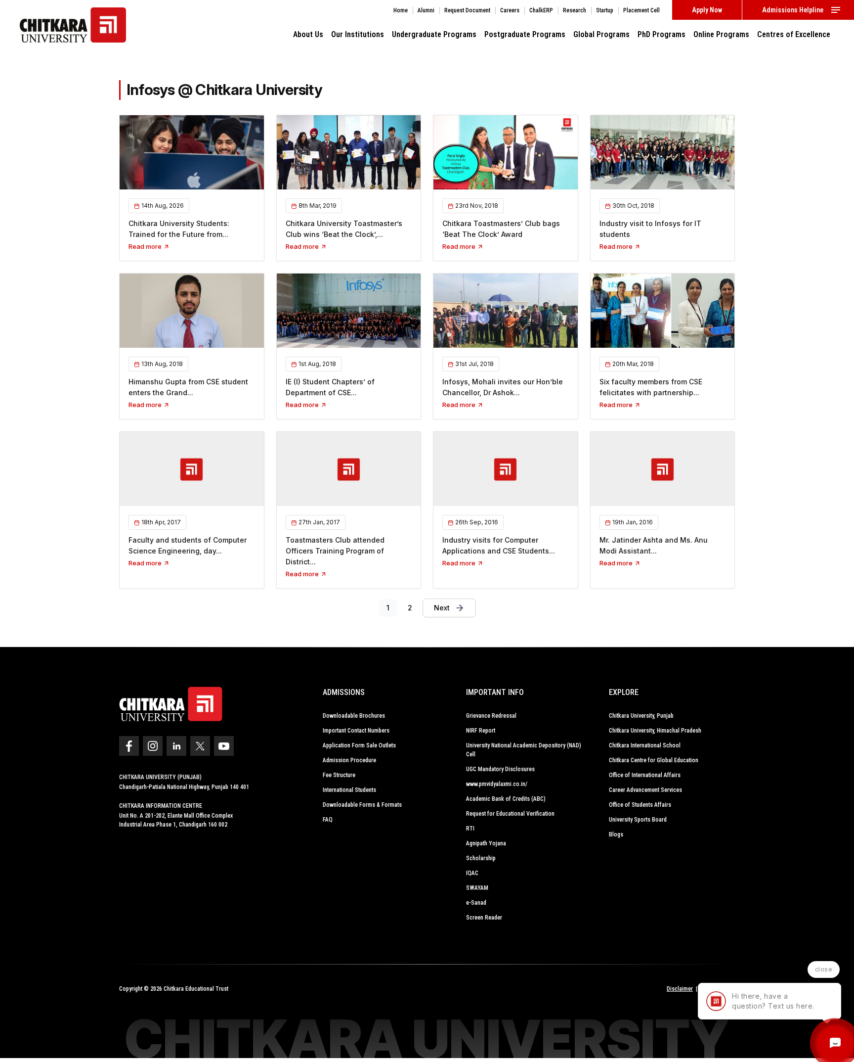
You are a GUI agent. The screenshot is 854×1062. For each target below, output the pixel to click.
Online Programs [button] (721, 34)
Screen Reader (484, 917)
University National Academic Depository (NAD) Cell (523, 750)
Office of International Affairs (645, 775)
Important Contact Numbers (356, 730)
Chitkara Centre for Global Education (653, 760)
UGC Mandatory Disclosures (500, 769)
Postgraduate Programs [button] (524, 34)
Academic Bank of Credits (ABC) (506, 798)
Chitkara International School (645, 745)
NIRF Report (480, 730)
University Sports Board (638, 819)
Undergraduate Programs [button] (434, 34)
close (824, 969)
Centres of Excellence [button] (793, 34)
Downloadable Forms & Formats (362, 804)
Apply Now (707, 10)
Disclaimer (680, 988)
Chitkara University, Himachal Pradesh (655, 730)
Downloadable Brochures (354, 715)
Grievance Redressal (491, 715)
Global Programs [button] (601, 34)
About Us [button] (308, 34)
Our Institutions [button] (357, 34)
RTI (470, 828)
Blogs (616, 834)
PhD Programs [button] (661, 34)
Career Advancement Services (645, 789)
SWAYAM (477, 887)
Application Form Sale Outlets (359, 745)
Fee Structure (339, 775)
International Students (349, 789)
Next (442, 607)
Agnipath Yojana (486, 843)
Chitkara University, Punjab (641, 715)
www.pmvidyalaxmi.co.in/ (496, 784)
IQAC (472, 873)
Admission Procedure (349, 760)
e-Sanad (476, 902)
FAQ (328, 819)
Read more (145, 246)
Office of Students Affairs (640, 804)
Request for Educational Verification (510, 813)
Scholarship (481, 858)
